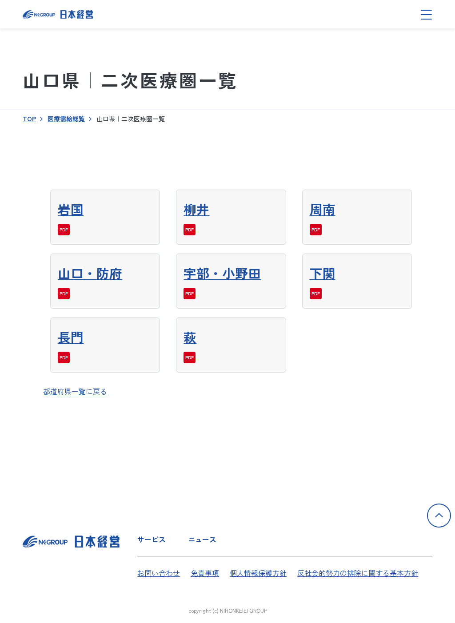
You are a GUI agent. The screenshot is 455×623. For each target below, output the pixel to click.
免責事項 (205, 572)
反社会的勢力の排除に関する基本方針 (357, 572)
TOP (29, 118)
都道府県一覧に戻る (75, 391)
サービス (151, 539)
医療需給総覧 (66, 118)
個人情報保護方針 (258, 572)
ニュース (202, 539)
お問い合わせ (158, 572)
